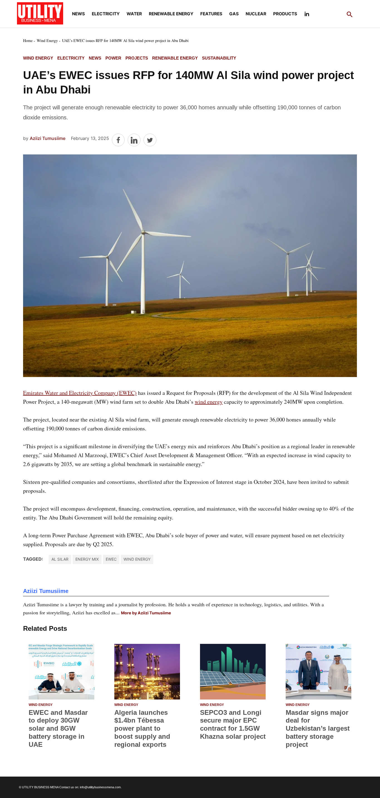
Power (113, 58)
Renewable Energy (171, 13)
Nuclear (256, 13)
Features (211, 13)
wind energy (209, 401)
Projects (136, 58)
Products (285, 13)
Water (134, 13)
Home (28, 40)
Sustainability (219, 58)
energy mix (87, 559)
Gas (234, 13)
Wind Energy (47, 40)
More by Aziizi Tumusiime (146, 612)
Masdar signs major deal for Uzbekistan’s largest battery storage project (318, 728)
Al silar (59, 559)
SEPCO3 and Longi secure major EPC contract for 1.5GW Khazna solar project (233, 724)
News (78, 13)
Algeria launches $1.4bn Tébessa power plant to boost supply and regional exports (142, 728)
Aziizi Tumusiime (47, 138)
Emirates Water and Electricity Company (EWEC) (80, 392)
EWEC (111, 559)
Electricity (106, 13)
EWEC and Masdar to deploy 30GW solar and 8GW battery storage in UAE (58, 728)
